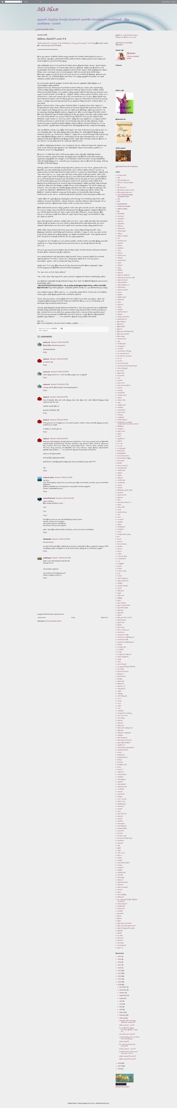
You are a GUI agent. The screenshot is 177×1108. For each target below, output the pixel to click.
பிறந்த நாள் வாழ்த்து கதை (125, 728)
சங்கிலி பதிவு (121, 470)
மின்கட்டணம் (121, 801)
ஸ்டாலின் (120, 935)
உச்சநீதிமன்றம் (121, 343)
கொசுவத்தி (120, 460)
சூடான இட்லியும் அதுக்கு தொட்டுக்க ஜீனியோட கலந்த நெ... (128, 1029)
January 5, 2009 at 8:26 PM (60, 342)
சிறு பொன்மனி (121, 495)
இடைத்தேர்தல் (121, 321)
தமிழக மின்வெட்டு (122, 581)
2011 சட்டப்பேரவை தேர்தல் (125, 182)
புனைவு (119, 752)
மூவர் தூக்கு (121, 823)
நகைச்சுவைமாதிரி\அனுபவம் (125, 642)
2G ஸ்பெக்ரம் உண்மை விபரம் (125, 190)
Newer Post (42, 617)
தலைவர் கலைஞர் (122, 585)
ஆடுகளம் (120, 304)
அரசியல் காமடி (121, 255)
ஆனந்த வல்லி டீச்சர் (123, 317)
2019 (119, 959)
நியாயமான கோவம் (123, 671)
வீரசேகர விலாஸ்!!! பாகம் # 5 (127, 1059)
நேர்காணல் (120, 683)
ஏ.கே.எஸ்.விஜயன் (122, 368)
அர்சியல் (119, 265)
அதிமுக (119, 233)
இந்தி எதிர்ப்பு (121, 326)
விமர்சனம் (120, 884)
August (121, 998)
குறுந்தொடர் (121, 438)
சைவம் (119, 531)
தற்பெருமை (120, 590)
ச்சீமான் (119, 549)
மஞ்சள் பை (120, 772)
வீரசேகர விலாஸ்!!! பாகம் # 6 (127, 1056)
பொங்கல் (120, 762)
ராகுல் (119, 850)
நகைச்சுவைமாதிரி (122, 639)
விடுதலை (120, 880)
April (121, 1009)
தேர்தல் (119, 625)
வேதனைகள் (121, 908)
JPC (118, 199)
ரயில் (118, 845)
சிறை (119, 500)
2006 (119, 1069)
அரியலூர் (120, 258)
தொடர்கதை (121, 627)
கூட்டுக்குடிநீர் (121, 448)
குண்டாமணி (121, 431)
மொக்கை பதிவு (121, 836)
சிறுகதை (120, 497)
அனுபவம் (45, 330)
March (121, 1012)
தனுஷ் (119, 593)
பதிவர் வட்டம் (121, 686)
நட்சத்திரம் (120, 649)
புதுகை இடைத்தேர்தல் (123, 742)
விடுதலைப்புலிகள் (122, 882)
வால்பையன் (46, 342)
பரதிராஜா (120, 693)
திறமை (119, 615)
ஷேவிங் (119, 933)
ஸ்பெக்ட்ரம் (120, 938)
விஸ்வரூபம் (120, 897)
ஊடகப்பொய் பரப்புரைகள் (124, 356)
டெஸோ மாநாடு (121, 571)
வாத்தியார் (120, 867)
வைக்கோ (120, 911)
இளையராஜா (121, 336)
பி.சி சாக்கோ (121, 718)
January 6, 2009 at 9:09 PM (61, 539)
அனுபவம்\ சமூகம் (122, 280)
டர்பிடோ (119, 554)
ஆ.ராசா (119, 292)
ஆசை (119, 302)
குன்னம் (119, 441)
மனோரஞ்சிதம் (121, 784)
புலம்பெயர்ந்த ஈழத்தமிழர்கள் (125, 747)
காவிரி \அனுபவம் (122, 419)
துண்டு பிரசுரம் (121, 620)
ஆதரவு (119, 307)
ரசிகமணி (120, 843)
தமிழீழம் (119, 583)
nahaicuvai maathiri (123, 206)
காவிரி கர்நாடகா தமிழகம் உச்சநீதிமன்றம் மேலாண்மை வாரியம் (127, 423)
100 (118, 178)
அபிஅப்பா (120, 243)
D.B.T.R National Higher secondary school (125, 195)
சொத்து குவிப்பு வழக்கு (124, 534)
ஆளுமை (120, 314)
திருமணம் (120, 610)
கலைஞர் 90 (121, 392)
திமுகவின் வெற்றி (122, 607)
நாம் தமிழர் (120, 669)
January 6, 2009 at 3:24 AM (63, 477)
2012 (119, 976)
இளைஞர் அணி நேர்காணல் (125, 331)
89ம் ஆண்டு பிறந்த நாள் (124, 192)
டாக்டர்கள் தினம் (122, 556)
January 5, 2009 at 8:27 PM (60, 384)
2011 (119, 979)
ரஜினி (119, 848)
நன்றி (119, 661)
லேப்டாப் (119, 855)
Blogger (106, 1103)
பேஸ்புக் (119, 760)
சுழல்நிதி (120, 522)
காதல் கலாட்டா (121, 412)
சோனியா (120, 546)
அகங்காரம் (120, 216)
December (123, 987)
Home (73, 617)
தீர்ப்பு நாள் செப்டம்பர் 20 (124, 617)
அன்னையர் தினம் (122, 290)
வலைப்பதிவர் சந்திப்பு (123, 862)
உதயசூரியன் (121, 346)
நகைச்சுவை (121, 632)
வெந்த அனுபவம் (122, 903)
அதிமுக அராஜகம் (122, 236)
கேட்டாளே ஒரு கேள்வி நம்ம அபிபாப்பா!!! (127, 1045)
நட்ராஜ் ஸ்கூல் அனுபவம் (124, 654)
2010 (119, 982)
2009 (119, 984)
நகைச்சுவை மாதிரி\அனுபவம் (125, 637)
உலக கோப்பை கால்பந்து (124, 351)
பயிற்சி (119, 691)
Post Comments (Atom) (53, 621)
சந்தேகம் (120, 478)
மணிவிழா (120, 777)
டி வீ (118, 561)
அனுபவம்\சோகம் (122, 282)
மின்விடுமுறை (121, 804)
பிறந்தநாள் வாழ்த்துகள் (124, 732)
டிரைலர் (119, 566)
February (122, 1015)
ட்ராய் (118, 573)
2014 (119, 970)
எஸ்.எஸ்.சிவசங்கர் (122, 363)
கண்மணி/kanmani (49, 498)
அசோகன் (120, 221)
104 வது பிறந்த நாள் (123, 180)
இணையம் (120, 324)
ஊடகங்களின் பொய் (123, 353)
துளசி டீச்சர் (120, 622)
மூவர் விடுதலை (121, 826)
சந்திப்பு (119, 475)
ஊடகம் (119, 358)
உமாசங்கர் (120, 348)
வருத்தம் (120, 860)
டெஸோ (119, 568)
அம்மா (119, 250)
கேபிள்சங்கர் (121, 451)
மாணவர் (119, 791)
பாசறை (119, 701)
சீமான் (119, 509)
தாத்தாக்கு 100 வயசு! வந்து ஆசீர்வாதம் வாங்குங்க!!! (127, 1021)
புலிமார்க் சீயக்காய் (122, 750)
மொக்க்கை (120, 840)
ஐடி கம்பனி (120, 370)
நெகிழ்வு (119, 679)
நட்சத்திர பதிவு (121, 647)
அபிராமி (119, 245)
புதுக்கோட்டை (121, 745)
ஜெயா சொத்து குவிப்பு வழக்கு (126, 928)
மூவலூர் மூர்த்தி (122, 828)
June (121, 1004)
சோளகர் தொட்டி (122, 544)
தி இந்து (119, 598)
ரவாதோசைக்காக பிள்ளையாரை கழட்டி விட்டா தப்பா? (128, 1052)
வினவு (119, 892)
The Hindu (120, 213)
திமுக (119, 600)
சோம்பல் (119, 541)
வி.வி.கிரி (120, 875)
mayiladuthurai (122, 204)
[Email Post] (61, 328)
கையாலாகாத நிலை (123, 455)
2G (118, 185)
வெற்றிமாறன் (121, 906)
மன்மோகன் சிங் (122, 786)
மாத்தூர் (119, 796)
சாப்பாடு (119, 487)
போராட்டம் (120, 769)
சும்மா (119, 517)
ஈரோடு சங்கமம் (122, 339)
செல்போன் (120, 529)
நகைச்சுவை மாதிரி (122, 635)
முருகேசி (120, 821)
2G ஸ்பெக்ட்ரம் (121, 187)
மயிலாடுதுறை (121, 779)
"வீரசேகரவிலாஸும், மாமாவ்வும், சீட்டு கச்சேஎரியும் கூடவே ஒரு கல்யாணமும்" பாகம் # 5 (65, 43)
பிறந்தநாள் (120, 730)
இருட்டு (119, 329)
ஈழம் (118, 341)
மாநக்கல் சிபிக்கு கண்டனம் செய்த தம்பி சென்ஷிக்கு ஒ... (129, 1037)
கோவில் (119, 463)
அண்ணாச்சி (121, 228)
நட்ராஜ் (119, 652)
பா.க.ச (119, 698)
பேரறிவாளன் (121, 755)
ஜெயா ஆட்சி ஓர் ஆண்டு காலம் (126, 925)
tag (118, 211)
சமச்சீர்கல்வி (121, 482)
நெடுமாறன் (120, 681)
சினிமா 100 (121, 507)
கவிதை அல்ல (121, 400)
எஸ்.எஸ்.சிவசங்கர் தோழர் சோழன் (127, 366)
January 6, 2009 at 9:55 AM (65, 498)
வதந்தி (119, 858)
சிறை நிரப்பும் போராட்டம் (124, 502)
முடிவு (119, 811)
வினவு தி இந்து (121, 894)
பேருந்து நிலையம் (122, 757)
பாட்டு (119, 703)
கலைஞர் (119, 390)
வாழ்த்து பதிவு (121, 872)
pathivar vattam (122, 209)
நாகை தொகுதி (121, 664)
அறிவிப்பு (120, 270)
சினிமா (119, 505)
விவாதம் (119, 889)
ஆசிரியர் (119, 294)
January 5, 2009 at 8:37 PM (59, 397)
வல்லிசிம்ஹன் (47, 558)
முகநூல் (119, 808)
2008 (119, 1063)
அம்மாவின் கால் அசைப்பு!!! (127, 1034)
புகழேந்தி (120, 735)
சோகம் (119, 539)
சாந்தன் (119, 485)
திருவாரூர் (120, 612)
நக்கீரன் (119, 644)
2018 (119, 962)
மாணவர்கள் (121, 794)
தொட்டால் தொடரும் (123, 630)
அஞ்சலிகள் (120, 223)
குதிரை (119, 433)
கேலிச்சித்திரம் (121, 453)
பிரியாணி (120, 723)
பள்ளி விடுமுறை (122, 696)
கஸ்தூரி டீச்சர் (121, 405)
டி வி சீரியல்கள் (121, 558)
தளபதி (119, 588)
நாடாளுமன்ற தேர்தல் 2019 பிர (126, 666)
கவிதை (119, 397)
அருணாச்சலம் (121, 260)
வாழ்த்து (119, 870)
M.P (118, 201)
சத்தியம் (119, 473)
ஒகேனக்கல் (120, 373)
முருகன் (119, 818)
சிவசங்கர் (120, 492)
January (122, 1018)
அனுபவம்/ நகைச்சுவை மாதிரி (126, 277)
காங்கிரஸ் (120, 407)
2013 (119, 973)
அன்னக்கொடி (121, 287)
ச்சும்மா (119, 551)
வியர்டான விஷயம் (122, 887)
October (122, 993)
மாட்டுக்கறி (120, 789)
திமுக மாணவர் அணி (123, 605)
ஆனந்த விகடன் (122, 319)
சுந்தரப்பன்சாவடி (122, 512)
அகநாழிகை (121, 218)
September (123, 995)
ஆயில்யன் (46, 359)
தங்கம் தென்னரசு (122, 578)
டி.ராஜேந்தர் (120, 563)
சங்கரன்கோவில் (122, 468)
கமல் (118, 378)
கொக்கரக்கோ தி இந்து (124, 458)
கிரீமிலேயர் (120, 426)
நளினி (119, 659)
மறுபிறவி (120, 782)
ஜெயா (119, 921)
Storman (92, 1103)
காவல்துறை (120, 417)
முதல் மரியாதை (122, 813)
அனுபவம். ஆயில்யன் (123, 275)
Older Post (104, 617)
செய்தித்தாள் (121, 527)
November (123, 990)
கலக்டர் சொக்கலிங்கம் (124, 385)
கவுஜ (118, 402)
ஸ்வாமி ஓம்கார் (121, 945)
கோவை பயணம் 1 (122, 465)
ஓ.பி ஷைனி (120, 375)
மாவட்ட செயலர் (121, 799)
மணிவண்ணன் (121, 774)
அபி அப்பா (48, 9)
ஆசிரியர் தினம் (121, 297)
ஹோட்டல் (120, 948)
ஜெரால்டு (120, 930)
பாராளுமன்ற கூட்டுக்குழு (124, 713)
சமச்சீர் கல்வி (121, 480)
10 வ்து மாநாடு (121, 175)
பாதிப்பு (119, 706)
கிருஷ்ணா (120, 429)
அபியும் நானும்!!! (124, 1041)
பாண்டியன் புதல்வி (48, 477)
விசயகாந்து (120, 877)
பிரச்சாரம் (120, 720)
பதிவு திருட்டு (121, 688)
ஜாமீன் (119, 916)
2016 (119, 968)
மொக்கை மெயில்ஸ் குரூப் (124, 838)
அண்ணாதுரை (121, 231)
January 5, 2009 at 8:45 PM (59, 420)
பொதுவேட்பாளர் (122, 764)
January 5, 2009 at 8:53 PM (59, 438)
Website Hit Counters (122, 1087)
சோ (118, 536)
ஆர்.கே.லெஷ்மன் (122, 312)
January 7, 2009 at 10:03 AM (61, 558)
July (120, 1001)
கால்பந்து (120, 415)
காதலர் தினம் (121, 410)
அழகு (119, 267)
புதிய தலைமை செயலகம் (124, 740)
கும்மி (119, 436)
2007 (119, 1066)
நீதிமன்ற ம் (120, 674)
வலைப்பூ (119, 865)
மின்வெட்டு (120, 806)
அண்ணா (120, 226)
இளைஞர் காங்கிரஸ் (123, 334)
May (121, 1007)
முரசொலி (120, 816)
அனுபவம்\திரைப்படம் (123, 285)
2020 (119, 956)
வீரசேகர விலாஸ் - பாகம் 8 (126, 1025)
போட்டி (119, 767)
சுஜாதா (119, 524)
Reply (45, 352)
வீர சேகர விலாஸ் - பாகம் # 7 (127, 1049)
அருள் (119, 263)
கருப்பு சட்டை (121, 383)
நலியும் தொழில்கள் (123, 657)
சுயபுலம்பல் (120, 519)
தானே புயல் (120, 595)
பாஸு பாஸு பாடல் (122, 715)
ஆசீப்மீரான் (120, 299)
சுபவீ (118, 514)
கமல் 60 (119, 380)
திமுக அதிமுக (121, 603)
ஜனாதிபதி (120, 913)
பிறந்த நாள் (120, 725)
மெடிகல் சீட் (120, 831)
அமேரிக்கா (120, 248)
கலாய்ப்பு (119, 388)
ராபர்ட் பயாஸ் (121, 853)
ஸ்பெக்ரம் (120, 940)
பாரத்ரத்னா (120, 710)
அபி (118, 238)
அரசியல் (119, 253)
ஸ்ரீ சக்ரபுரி (120, 943)
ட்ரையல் (119, 576)
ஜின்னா (119, 918)
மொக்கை (120, 833)
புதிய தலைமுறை (122, 737)
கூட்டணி (120, 443)
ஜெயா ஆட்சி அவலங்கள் (124, 923)
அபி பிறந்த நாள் (122, 241)
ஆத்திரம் (120, 309)
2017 (119, 965)
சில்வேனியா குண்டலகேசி (124, 490)
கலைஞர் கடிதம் (122, 395)
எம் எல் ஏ (120, 361)
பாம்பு (118, 708)
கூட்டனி (119, 446)
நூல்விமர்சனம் (121, 676)
